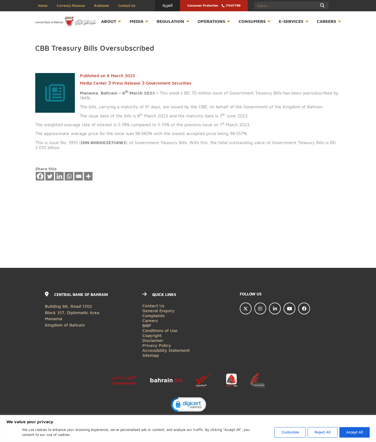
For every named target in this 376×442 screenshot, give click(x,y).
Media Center (93, 82)
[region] (188, 428)
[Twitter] (49, 176)
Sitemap (150, 355)
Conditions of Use (160, 330)
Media (136, 21)
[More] (88, 176)
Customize (290, 432)
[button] (188, 405)
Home (43, 5)
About (108, 21)
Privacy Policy (156, 345)
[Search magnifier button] (322, 5)
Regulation (170, 21)
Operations (211, 21)
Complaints (153, 315)
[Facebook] (40, 176)
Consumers (252, 21)
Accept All (354, 432)
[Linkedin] (59, 176)
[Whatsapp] (69, 176)
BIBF (146, 325)
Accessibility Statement (166, 350)
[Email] (78, 176)
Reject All (322, 432)
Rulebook (101, 5)
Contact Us (126, 5)
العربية (167, 5)
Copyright (152, 335)
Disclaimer (152, 340)
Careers (326, 21)
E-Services (291, 21)
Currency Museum (71, 5)
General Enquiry (158, 310)
